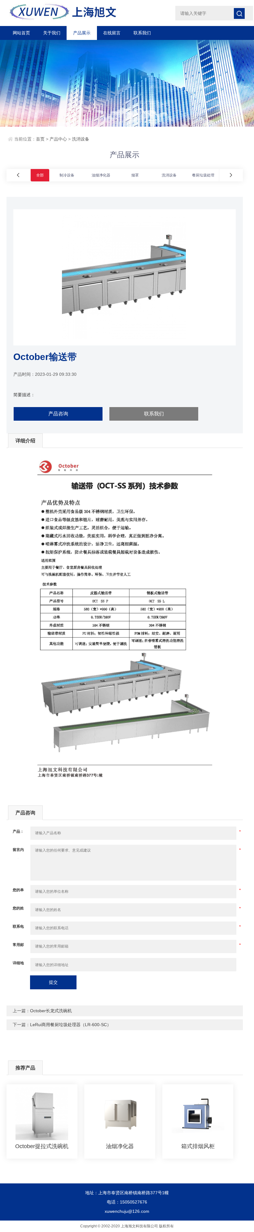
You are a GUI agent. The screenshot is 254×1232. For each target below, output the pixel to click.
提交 (53, 982)
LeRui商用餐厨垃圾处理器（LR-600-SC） (70, 1024)
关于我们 (51, 32)
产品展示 (81, 32)
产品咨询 (58, 413)
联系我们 (142, 32)
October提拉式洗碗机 (41, 1146)
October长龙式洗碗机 (51, 1010)
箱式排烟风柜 (198, 1146)
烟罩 (135, 175)
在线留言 (111, 32)
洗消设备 (80, 139)
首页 (40, 139)
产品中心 (58, 139)
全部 (40, 175)
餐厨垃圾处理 (203, 175)
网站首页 (21, 32)
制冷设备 (66, 175)
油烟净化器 (101, 175)
